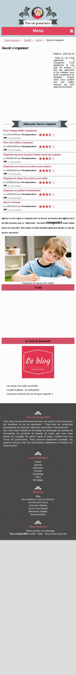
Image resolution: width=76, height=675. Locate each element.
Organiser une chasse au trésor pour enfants (27, 166)
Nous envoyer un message (41, 530)
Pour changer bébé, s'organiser (20, 130)
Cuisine (38, 470)
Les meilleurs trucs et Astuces (38, 499)
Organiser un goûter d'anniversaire (22, 190)
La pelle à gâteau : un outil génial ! (22, 390)
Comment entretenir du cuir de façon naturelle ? (29, 394)
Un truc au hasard (38, 508)
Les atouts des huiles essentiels (22, 386)
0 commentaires (14, 138)
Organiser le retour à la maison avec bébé (25, 178)
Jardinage (38, 473)
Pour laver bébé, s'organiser (18, 142)
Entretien (38, 467)
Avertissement (38, 514)
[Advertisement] (30, 87)
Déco (38, 476)
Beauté (38, 464)
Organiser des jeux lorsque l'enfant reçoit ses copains (32, 154)
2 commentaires (14, 210)
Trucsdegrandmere (28, 134)
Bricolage (38, 479)
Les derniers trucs (38, 502)
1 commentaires (14, 162)
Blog (38, 496)
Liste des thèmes (38, 505)
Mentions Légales (38, 511)
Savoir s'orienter (12, 202)
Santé (38, 461)
